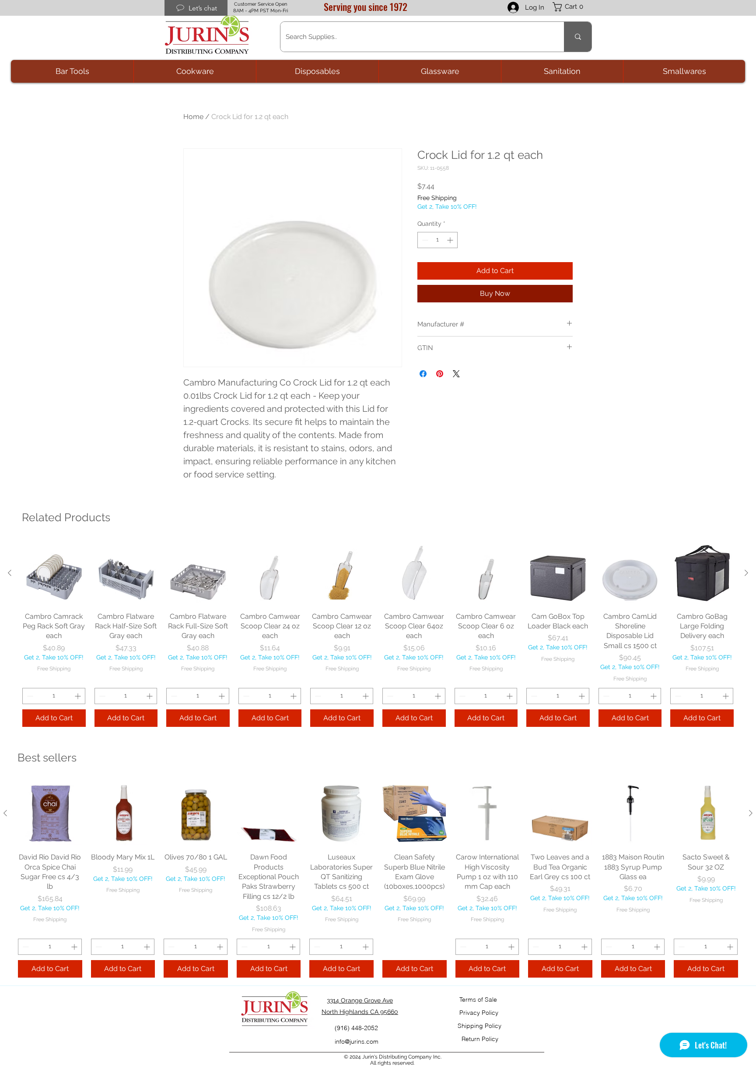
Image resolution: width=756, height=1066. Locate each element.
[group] (378, 634)
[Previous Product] (9, 573)
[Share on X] (456, 373)
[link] (572, 6)
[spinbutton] (437, 240)
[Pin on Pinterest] (439, 373)
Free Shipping (437, 197)
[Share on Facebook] (423, 373)
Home (193, 116)
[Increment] (450, 240)
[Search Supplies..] (578, 37)
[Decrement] (424, 240)
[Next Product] (746, 573)
